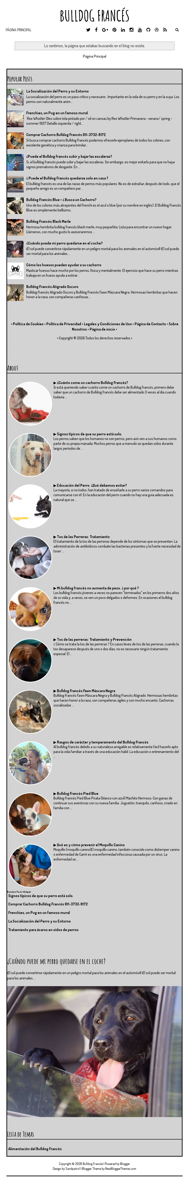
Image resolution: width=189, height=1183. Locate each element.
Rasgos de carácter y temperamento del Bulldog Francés (102, 742)
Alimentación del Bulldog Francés (35, 1148)
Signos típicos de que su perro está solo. (89, 434)
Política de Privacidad (63, 324)
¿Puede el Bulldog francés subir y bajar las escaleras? (69, 156)
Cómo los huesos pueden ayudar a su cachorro (63, 265)
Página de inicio (102, 329)
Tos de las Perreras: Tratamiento (83, 536)
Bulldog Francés (95, 15)
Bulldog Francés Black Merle (48, 221)
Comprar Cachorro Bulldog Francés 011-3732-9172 (66, 134)
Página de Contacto (150, 324)
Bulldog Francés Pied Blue (77, 793)
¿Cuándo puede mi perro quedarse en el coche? (64, 243)
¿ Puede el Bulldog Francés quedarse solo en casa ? (67, 178)
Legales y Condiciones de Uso (108, 324)
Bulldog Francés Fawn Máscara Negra (86, 690)
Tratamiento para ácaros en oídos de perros (43, 929)
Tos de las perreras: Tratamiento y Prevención (94, 639)
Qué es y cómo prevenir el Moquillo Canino (91, 844)
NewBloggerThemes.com (120, 1169)
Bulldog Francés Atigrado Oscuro (52, 286)
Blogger (125, 1164)
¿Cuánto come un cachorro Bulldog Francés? (92, 382)
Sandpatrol (72, 1169)
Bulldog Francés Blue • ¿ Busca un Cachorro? (61, 199)
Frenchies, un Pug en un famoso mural (57, 113)
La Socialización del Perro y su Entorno (57, 91)
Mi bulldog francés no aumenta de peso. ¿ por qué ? (98, 588)
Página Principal (18, 30)
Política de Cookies (28, 324)
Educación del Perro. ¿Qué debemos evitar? (92, 485)
